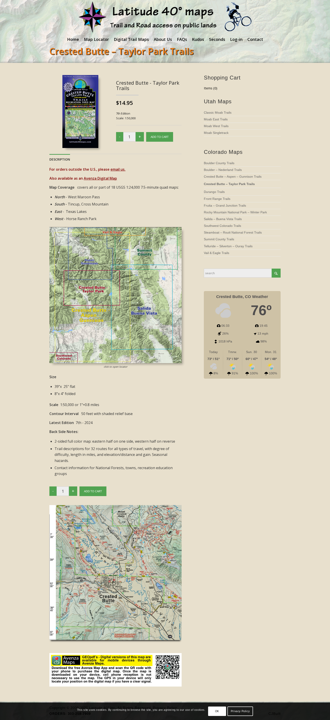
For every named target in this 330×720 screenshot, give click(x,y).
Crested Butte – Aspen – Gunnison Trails (233, 176)
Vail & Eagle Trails (216, 253)
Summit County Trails (219, 239)
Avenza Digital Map (100, 178)
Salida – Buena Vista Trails (223, 219)
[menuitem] (73, 39)
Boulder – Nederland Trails (223, 170)
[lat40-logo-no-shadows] (165, 17)
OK (217, 711)
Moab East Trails (216, 119)
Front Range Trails (217, 199)
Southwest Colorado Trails (222, 225)
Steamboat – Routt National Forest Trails (233, 232)
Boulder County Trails (219, 163)
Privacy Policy (240, 711)
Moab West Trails (216, 126)
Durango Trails (214, 192)
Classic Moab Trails (217, 112)
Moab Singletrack (216, 133)
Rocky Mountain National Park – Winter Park (235, 212)
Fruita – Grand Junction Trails (225, 205)
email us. (117, 169)
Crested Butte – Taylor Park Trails (229, 184)
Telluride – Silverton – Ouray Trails (228, 246)
